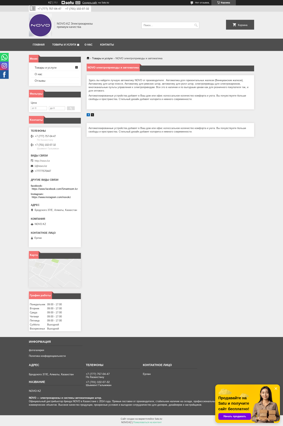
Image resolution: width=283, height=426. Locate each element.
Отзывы (40, 80)
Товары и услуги (64, 44)
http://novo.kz (42, 160)
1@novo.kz (40, 166)
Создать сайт (89, 2)
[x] (92, 115)
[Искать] (196, 25)
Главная (38, 44)
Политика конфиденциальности (47, 355)
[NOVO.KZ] (40, 25)
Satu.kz (158, 419)
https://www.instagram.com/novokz (51, 197)
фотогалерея (36, 350)
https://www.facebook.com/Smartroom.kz (55, 188)
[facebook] (88, 115)
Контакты (107, 44)
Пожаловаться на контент (147, 422)
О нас (88, 44)
